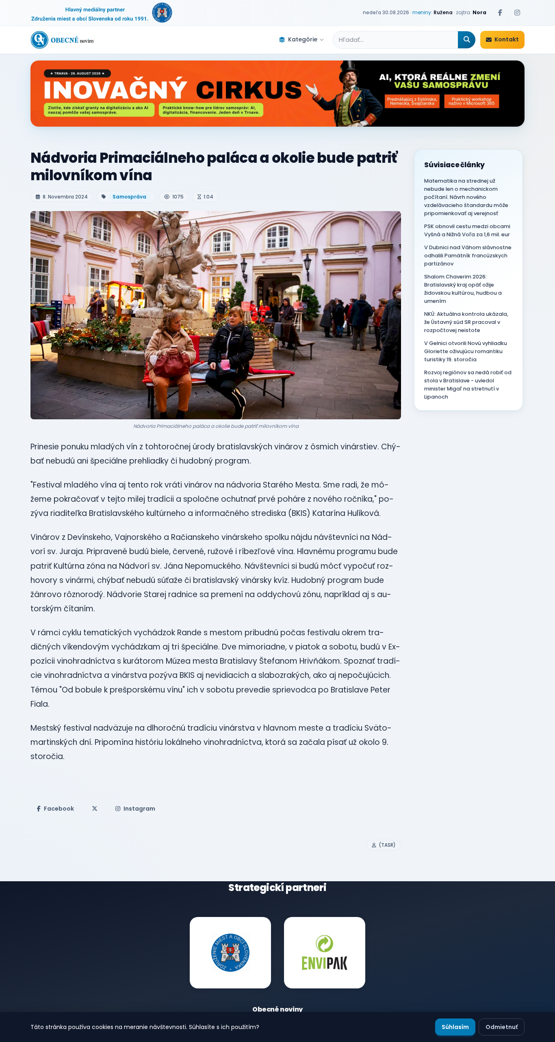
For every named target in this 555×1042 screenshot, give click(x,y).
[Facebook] (500, 12)
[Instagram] (517, 12)
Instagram (139, 809)
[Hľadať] (466, 39)
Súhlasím (455, 1027)
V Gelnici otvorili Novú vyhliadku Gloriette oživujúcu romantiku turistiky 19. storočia (465, 351)
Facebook (59, 809)
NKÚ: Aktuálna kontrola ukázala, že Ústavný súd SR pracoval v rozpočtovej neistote (466, 322)
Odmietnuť (502, 1027)
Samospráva (129, 196)
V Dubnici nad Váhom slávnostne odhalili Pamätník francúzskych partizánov (468, 255)
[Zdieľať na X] (94, 808)
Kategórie (302, 39)
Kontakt (506, 39)
